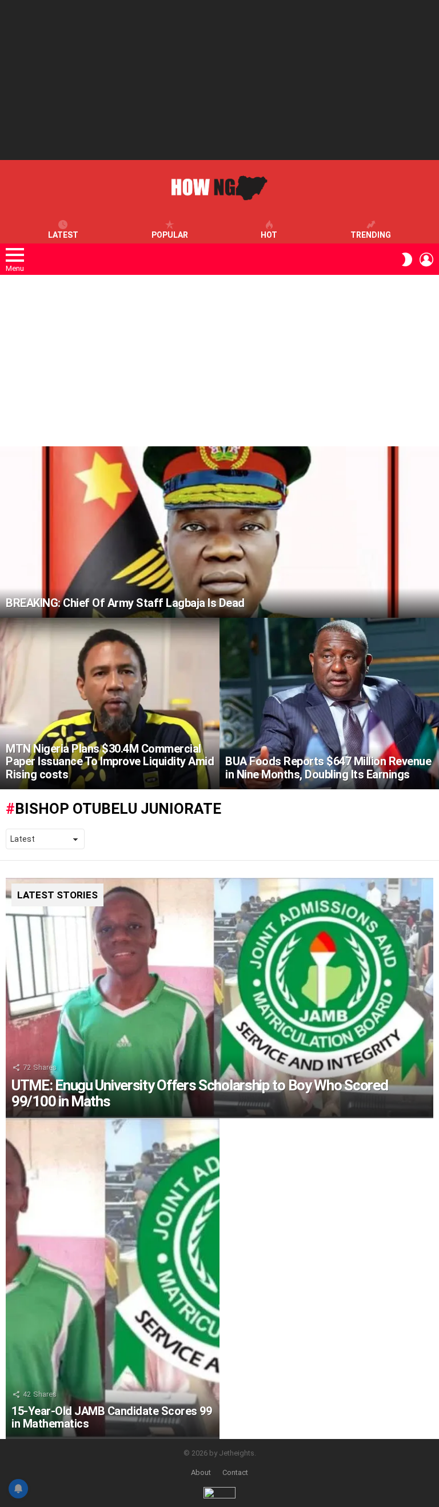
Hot (269, 234)
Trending (370, 234)
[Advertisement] (219, 80)
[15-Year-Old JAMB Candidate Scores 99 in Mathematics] (113, 1278)
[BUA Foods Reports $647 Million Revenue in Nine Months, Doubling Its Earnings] (329, 703)
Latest (63, 234)
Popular (169, 234)
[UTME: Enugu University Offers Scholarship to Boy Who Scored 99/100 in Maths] (219, 998)
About (201, 1472)
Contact (235, 1472)
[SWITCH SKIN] (407, 259)
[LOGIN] (426, 259)
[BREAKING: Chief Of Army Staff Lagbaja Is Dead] (219, 532)
